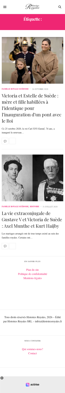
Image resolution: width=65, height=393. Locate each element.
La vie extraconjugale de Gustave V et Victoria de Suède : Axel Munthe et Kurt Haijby (32, 219)
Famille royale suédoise (15, 89)
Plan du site (32, 269)
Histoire (34, 207)
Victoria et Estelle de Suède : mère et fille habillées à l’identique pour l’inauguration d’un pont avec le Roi (31, 108)
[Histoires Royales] (32, 6)
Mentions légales (32, 278)
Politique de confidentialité (32, 274)
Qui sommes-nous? (32, 349)
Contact (32, 353)
